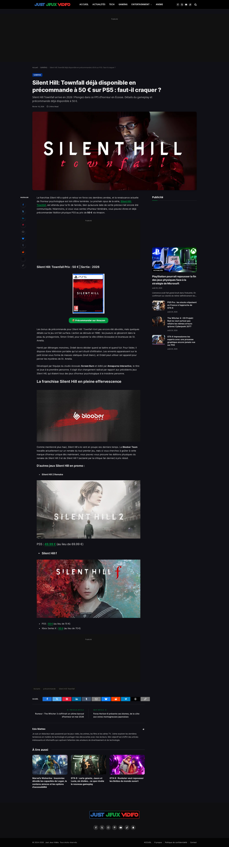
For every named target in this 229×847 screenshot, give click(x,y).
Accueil (35, 67)
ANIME (159, 4)
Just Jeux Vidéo (52, 842)
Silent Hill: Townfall (67, 689)
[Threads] (23, 258)
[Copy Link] (23, 265)
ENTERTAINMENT (140, 4)
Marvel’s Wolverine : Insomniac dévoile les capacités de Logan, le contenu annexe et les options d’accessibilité (49, 782)
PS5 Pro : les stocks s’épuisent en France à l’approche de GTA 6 (182, 305)
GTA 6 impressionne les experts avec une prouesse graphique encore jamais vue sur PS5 (181, 340)
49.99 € (50, 544)
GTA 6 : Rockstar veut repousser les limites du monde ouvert (127, 779)
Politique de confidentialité (176, 842)
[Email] (23, 231)
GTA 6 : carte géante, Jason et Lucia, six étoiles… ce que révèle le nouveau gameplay (87, 781)
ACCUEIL (84, 4)
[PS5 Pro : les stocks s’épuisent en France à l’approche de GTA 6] (158, 306)
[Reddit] (23, 252)
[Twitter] (23, 211)
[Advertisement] (114, 39)
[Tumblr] (23, 245)
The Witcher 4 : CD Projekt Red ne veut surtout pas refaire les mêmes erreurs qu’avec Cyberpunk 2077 (180, 322)
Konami (37, 689)
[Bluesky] (23, 238)
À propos (158, 842)
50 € (50, 623)
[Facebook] (23, 204)
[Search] (195, 5)
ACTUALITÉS (99, 4)
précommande (49, 689)
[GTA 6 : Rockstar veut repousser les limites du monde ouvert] (127, 765)
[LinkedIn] (23, 218)
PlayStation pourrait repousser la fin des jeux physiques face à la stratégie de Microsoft (174, 280)
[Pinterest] (23, 225)
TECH (112, 4)
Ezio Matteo (38, 729)
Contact (193, 842)
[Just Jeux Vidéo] (52, 4)
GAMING (123, 4)
